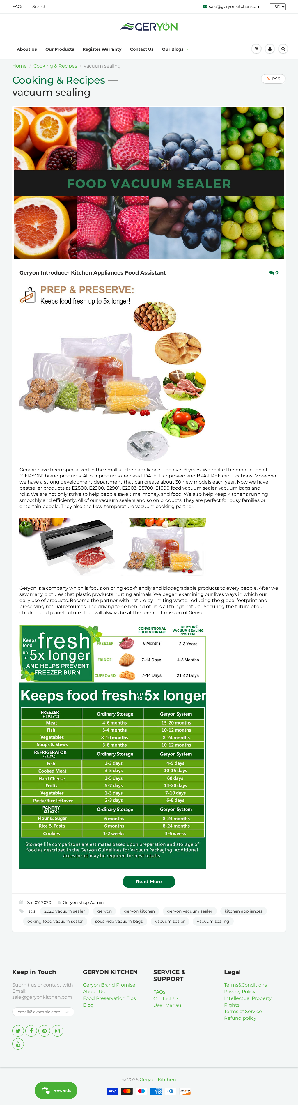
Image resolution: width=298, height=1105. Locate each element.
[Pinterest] (44, 1031)
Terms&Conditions (245, 985)
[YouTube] (18, 1044)
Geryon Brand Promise (109, 985)
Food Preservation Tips (109, 998)
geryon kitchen (139, 911)
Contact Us (141, 49)
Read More (149, 881)
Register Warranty (102, 49)
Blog (88, 1005)
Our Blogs (172, 49)
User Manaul (167, 1005)
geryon (104, 911)
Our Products (59, 49)
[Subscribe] (67, 1012)
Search (39, 6)
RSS (276, 79)
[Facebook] (31, 1031)
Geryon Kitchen (158, 1079)
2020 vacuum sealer (64, 911)
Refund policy (240, 1018)
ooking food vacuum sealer (55, 921)
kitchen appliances (243, 911)
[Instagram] (57, 1031)
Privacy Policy (240, 991)
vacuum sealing (213, 921)
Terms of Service (243, 1011)
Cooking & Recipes (55, 66)
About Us (27, 49)
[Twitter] (18, 1031)
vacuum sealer (170, 921)
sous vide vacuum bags (119, 921)
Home (19, 66)
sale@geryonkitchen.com (235, 6)
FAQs (17, 6)
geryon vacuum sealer (189, 911)
